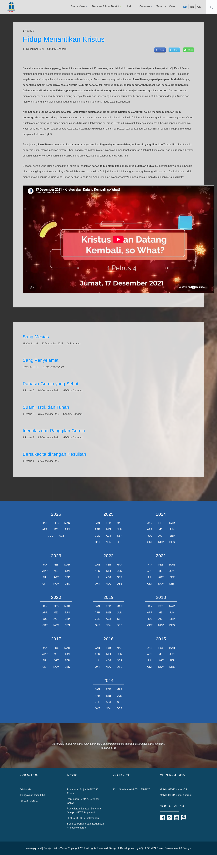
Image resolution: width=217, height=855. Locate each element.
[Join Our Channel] (176, 817)
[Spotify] (183, 817)
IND (185, 6)
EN (192, 6)
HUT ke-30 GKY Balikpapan (83, 818)
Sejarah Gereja (28, 800)
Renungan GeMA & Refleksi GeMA (83, 801)
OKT (97, 542)
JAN (45, 523)
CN (199, 6)
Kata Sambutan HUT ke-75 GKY (131, 789)
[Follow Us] (162, 817)
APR (45, 529)
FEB (56, 523)
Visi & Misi (26, 789)
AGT (61, 535)
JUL (50, 535)
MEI (56, 529)
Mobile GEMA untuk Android (176, 795)
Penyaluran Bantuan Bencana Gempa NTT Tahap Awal (84, 810)
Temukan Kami (165, 6)
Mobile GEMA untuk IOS (173, 789)
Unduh (130, 6)
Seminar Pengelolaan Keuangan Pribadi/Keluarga (85, 825)
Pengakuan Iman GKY (33, 795)
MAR (67, 523)
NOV (108, 542)
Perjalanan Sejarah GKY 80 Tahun (82, 791)
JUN (67, 529)
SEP (119, 535)
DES (119, 542)
